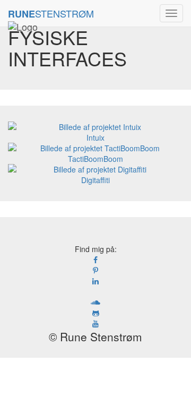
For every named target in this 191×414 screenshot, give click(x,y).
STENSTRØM (51, 13)
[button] (171, 13)
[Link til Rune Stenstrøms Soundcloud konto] (95, 302)
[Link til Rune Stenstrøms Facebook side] (95, 259)
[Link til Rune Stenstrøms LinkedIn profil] (95, 280)
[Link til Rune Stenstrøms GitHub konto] (95, 312)
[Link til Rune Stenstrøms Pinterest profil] (95, 270)
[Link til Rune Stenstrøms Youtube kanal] (95, 323)
